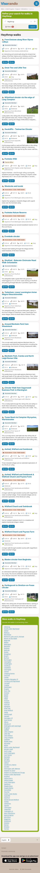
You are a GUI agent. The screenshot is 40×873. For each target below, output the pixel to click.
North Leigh (8, 751)
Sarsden (6, 767)
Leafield (6, 730)
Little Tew (7, 734)
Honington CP (8, 718)
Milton (6, 745)
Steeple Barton (8, 788)
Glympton (7, 706)
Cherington (7, 669)
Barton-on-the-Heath (10, 638)
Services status (14, 869)
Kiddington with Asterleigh (12, 726)
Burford (6, 658)
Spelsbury (7, 784)
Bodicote (6, 650)
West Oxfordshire (9, 813)
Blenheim (7, 646)
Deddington (8, 687)
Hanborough (8, 714)
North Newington (9, 753)
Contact (3, 848)
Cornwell (7, 683)
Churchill (7, 675)
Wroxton (6, 827)
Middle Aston (8, 741)
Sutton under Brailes (10, 794)
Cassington (7, 662)
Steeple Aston (8, 786)
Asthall (6, 631)
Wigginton (7, 819)
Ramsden (7, 757)
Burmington (8, 660)
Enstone (6, 693)
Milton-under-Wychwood (12, 747)
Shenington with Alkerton (12, 769)
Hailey (6, 712)
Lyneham (7, 739)
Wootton (6, 823)
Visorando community (8, 851)
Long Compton (8, 737)
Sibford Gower (8, 780)
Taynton (6, 805)
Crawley (6, 685)
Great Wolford (8, 710)
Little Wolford (8, 736)
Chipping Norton (9, 673)
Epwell (6, 695)
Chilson (6, 671)
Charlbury (7, 666)
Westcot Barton (9, 815)
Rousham (7, 761)
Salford (6, 763)
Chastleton (7, 668)
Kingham (7, 728)
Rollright (6, 759)
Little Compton (8, 732)
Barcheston (7, 635)
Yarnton (6, 829)
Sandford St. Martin (10, 765)
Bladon (6, 642)
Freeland (7, 702)
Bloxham (6, 648)
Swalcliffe (7, 796)
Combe (6, 677)
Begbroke (7, 640)
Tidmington (7, 807)
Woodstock (7, 821)
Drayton (6, 689)
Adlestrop (7, 627)
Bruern (6, 656)
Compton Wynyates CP (11, 679)
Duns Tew (7, 691)
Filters (10, 27)
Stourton (6, 792)
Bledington (7, 644)
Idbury (6, 722)
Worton (6, 825)
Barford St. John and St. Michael (14, 636)
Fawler (6, 697)
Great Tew (7, 708)
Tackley (6, 802)
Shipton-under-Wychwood (12, 774)
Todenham (7, 809)
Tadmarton (7, 803)
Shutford (7, 776)
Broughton (7, 654)
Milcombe (7, 743)
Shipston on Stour (9, 770)
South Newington (9, 782)
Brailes (6, 652)
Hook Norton (8, 720)
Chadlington (8, 664)
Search (33, 27)
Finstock (6, 701)
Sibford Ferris (8, 778)
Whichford (7, 817)
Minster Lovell (8, 749)
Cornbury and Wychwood (12, 681)
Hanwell (6, 716)
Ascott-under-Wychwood (11, 629)
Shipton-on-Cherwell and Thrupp (14, 772)
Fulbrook (6, 704)
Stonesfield (7, 790)
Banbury (6, 633)
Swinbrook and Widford (11, 800)
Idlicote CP (7, 724)
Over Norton (8, 755)
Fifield (6, 699)
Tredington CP (8, 811)
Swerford (7, 798)
